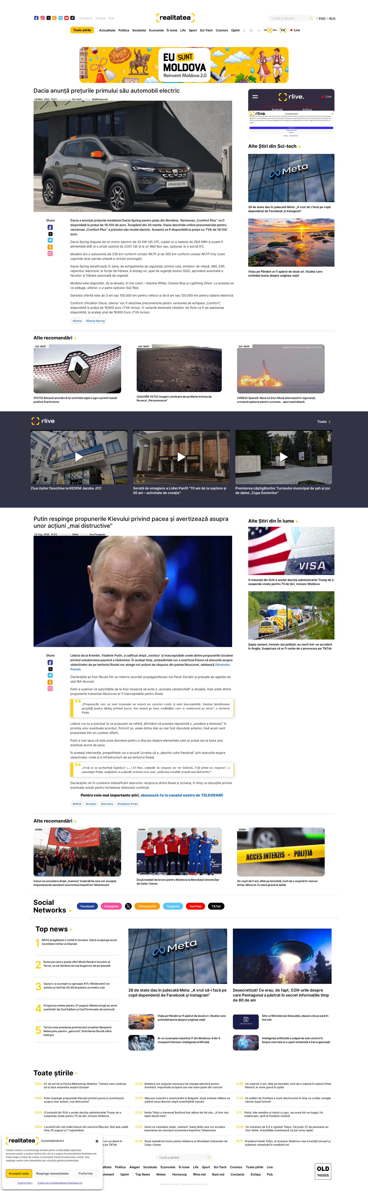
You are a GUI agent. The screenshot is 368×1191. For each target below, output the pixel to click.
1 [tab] (179, 500)
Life (183, 30)
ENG (322, 18)
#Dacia (77, 320)
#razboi (91, 803)
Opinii (235, 30)
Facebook (50, 227)
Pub (111, 18)
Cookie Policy (25, 1182)
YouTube (195, 906)
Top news (51, 929)
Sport (193, 30)
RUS (332, 18)
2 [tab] (183, 500)
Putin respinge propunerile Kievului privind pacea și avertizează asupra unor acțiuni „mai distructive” (131, 522)
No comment (104, 1174)
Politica (123, 30)
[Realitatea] (199, 18)
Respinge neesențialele (52, 1173)
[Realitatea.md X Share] (50, 234)
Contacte (86, 18)
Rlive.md (199, 1174)
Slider (75, 534)
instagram (42, 18)
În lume (172, 30)
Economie (156, 30)
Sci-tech (77, 99)
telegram (60, 18)
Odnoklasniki (50, 247)
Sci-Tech (206, 30)
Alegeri (134, 1167)
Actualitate (107, 30)
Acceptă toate (19, 1173)
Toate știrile (82, 30)
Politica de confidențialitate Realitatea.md (60, 1182)
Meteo (161, 1174)
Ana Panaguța (97, 534)
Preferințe (86, 1173)
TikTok (216, 906)
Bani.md (218, 1174)
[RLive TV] (43, 421)
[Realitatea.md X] (48, 17)
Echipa (100, 18)
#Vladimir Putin (127, 803)
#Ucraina (107, 803)
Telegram (50, 240)
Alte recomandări (53, 338)
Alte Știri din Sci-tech (272, 146)
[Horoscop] (244, 30)
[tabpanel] (79, 461)
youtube (66, 18)
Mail (50, 254)
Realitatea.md (100, 99)
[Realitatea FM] (270, 30)
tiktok (72, 18)
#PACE (77, 803)
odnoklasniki (54, 18)
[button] (97, 1141)
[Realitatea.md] (323, 1171)
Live (297, 30)
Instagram (111, 906)
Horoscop (179, 1174)
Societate (139, 30)
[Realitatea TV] (283, 30)
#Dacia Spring (95, 320)
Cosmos (222, 30)
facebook (36, 18)
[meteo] (258, 30)
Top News (142, 1174)
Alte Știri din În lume (271, 521)
